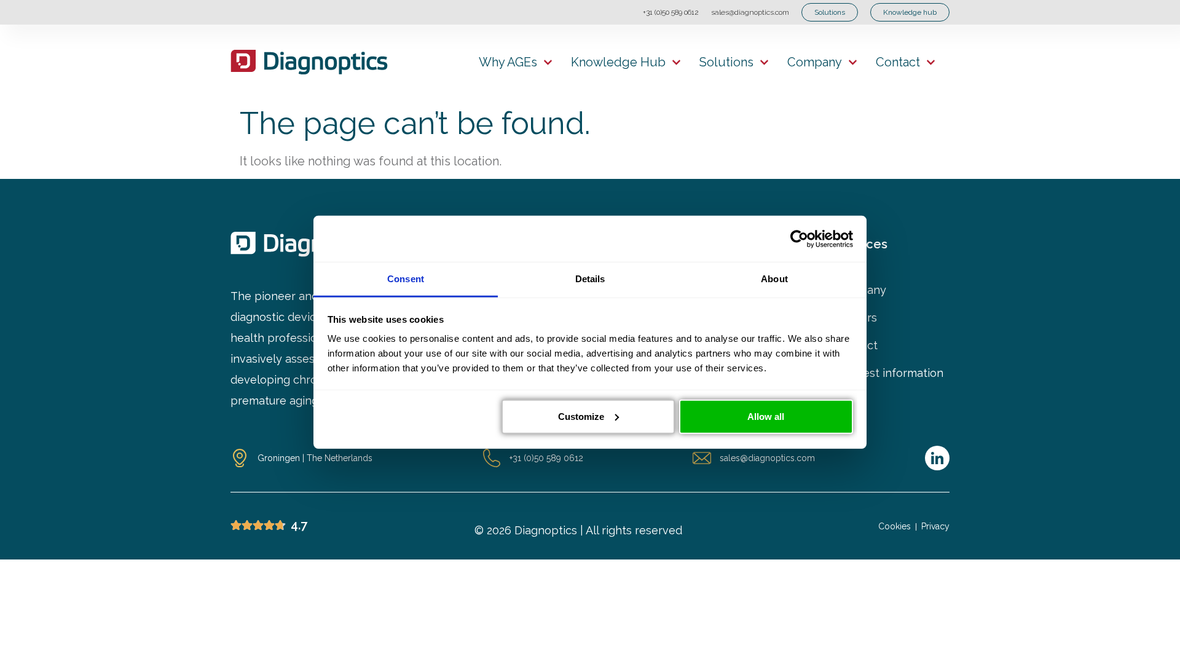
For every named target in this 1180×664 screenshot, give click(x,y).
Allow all (765, 416)
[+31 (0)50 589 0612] (491, 458)
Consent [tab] (405, 279)
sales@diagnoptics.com (750, 12)
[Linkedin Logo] (937, 458)
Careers (856, 318)
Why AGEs (508, 62)
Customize (581, 416)
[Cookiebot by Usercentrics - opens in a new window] (799, 238)
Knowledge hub (618, 62)
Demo (851, 401)
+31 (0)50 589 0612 (671, 12)
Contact (898, 62)
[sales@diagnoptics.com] (702, 458)
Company (814, 62)
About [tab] (774, 279)
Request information (889, 373)
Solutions (726, 62)
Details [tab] (590, 279)
